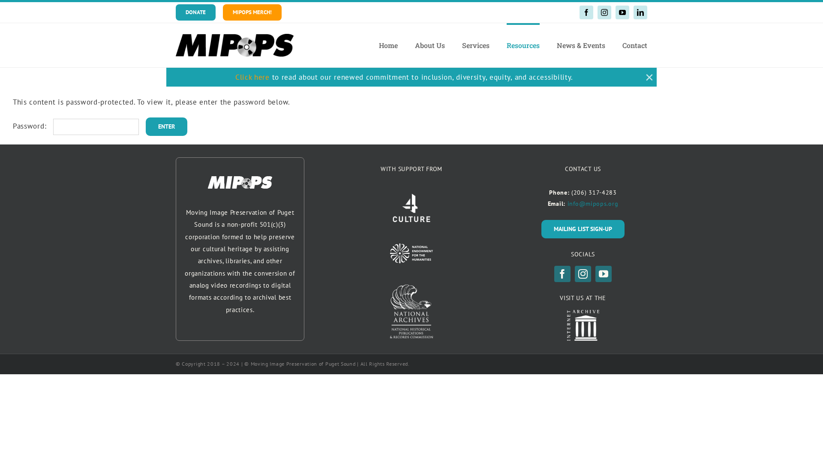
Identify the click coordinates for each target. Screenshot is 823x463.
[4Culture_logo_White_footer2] (411, 197)
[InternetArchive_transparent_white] (583, 313)
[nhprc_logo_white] (411, 288)
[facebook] (586, 12)
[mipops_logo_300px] (235, 37)
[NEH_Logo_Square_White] (411, 247)
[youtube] (622, 12)
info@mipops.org (593, 203)
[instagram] (604, 12)
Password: (31, 126)
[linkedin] (640, 12)
